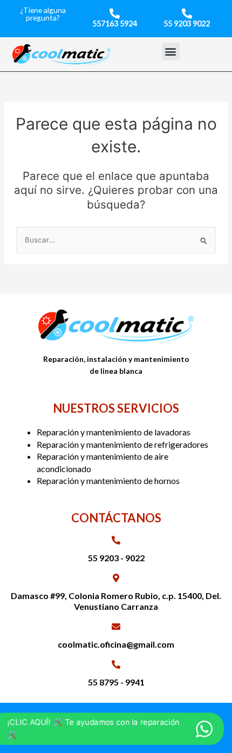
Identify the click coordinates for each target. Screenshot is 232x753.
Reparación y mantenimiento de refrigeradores (122, 444)
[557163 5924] (115, 13)
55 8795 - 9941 (116, 682)
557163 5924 (114, 23)
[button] (171, 51)
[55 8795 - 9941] (116, 664)
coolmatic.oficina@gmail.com (116, 644)
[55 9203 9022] (187, 13)
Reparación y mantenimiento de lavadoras (113, 432)
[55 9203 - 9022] (116, 540)
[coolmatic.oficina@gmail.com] (116, 626)
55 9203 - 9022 (116, 558)
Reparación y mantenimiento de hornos (108, 480)
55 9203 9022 (186, 23)
